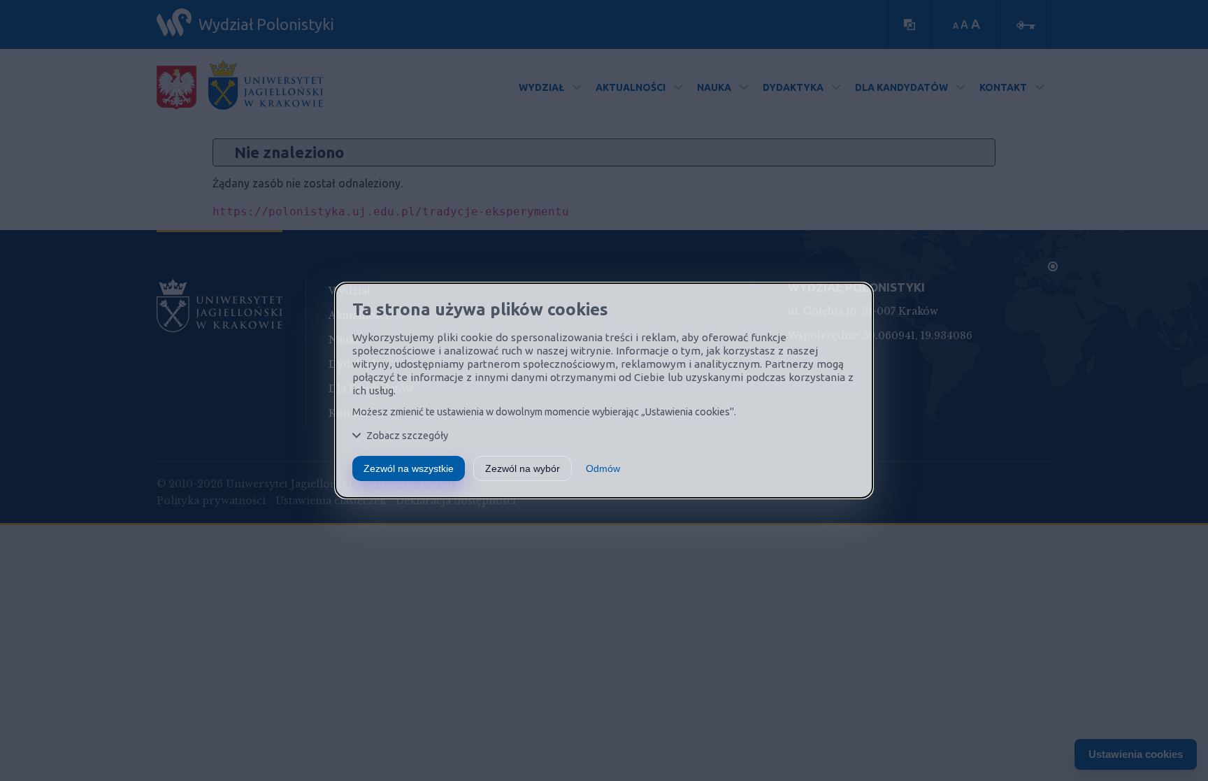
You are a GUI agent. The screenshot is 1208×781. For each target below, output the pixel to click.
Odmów (603, 468)
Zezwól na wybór (522, 468)
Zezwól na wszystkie (409, 468)
